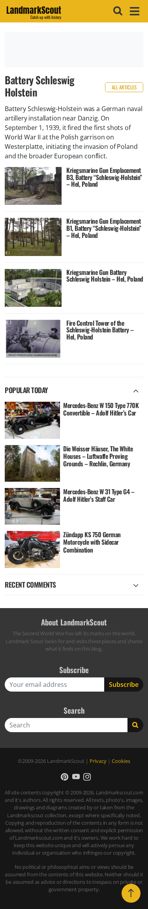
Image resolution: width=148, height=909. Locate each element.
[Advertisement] (74, 49)
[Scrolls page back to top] (131, 893)
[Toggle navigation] (133, 11)
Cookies (121, 760)
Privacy (98, 760)
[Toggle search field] (117, 11)
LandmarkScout (33, 11)
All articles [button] (124, 87)
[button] (64, 776)
